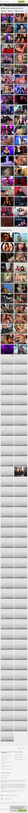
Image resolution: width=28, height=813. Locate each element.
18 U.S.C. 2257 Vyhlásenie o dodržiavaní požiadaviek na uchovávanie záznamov (14, 803)
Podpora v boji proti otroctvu (6, 769)
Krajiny (11, 11)
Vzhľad (5, 11)
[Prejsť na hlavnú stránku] (8, 1)
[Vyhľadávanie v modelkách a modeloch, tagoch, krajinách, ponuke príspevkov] (26, 4)
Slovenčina (21, 748)
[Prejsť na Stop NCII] (8, 799)
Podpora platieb (4, 777)
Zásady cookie (20, 808)
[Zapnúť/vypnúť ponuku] (1, 1)
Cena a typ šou (20, 11)
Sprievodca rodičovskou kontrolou (6, 766)
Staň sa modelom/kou (18, 754)
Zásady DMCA (4, 760)
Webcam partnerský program (19, 759)
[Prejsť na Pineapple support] (2, 799)
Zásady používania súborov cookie (6, 763)
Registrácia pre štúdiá (18, 756)
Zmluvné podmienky (5, 757)
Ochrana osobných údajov (6, 755)
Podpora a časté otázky (5, 775)
